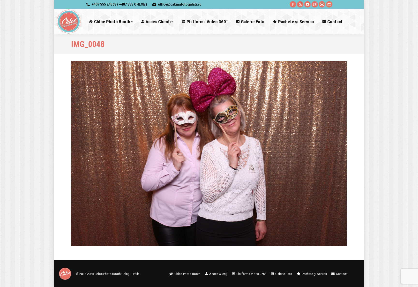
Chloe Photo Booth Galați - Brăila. (117, 274)
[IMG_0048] (209, 153)
